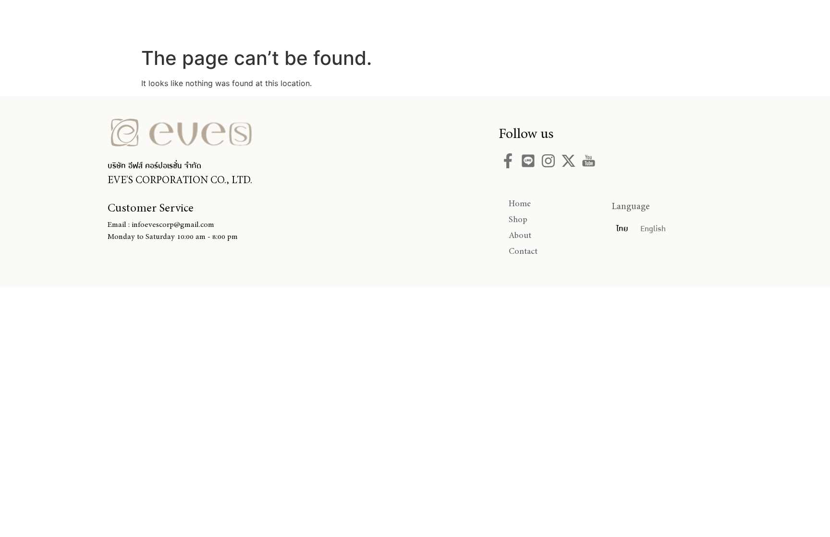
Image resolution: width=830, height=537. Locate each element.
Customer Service (151, 207)
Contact (526, 21)
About (467, 21)
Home (364, 21)
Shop (415, 21)
